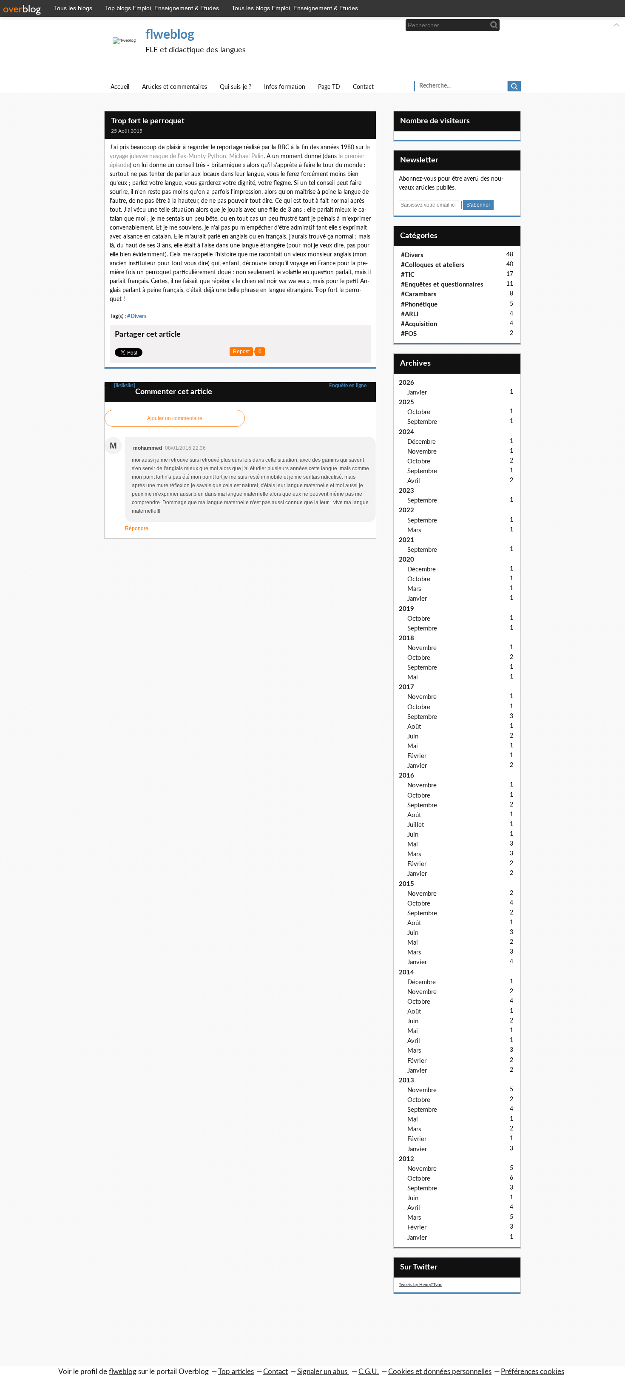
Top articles (236, 1371)
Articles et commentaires (174, 87)
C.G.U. (368, 1371)
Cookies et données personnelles (439, 1371)
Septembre (422, 422)
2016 (406, 775)
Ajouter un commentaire (174, 418)
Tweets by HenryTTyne (420, 1285)
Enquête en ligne (348, 385)
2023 (406, 491)
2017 (406, 687)
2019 (406, 609)
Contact (363, 87)
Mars (414, 530)
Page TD (329, 87)
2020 (406, 559)
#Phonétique (419, 304)
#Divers (137, 316)
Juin (412, 736)
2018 (406, 638)
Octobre (418, 412)
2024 (406, 432)
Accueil (120, 87)
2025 (406, 402)
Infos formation (284, 87)
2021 (406, 540)
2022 (406, 510)
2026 (406, 383)
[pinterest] (390, 25)
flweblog (169, 34)
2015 (406, 884)
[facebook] (362, 25)
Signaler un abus (323, 1371)
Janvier (417, 392)
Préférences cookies (532, 1371)
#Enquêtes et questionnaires (442, 284)
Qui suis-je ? (235, 87)
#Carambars (419, 294)
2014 (406, 972)
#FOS (409, 334)
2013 (406, 1080)
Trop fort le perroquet (148, 121)
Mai (412, 677)
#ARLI (409, 314)
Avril (413, 481)
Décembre (421, 442)
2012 (406, 1159)
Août (414, 727)
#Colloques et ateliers (433, 265)
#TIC (408, 275)
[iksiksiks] (124, 385)
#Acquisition (419, 324)
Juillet (415, 825)
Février (416, 756)
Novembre (422, 452)
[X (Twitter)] (376, 25)
